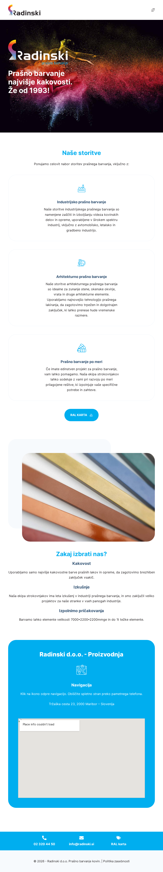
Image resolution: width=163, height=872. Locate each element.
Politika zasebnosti (116, 861)
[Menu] (153, 10)
